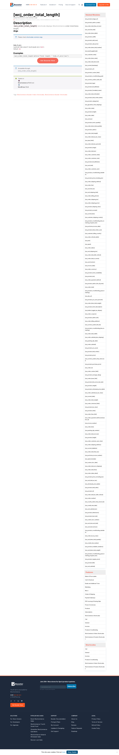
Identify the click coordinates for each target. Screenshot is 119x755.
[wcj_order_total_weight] (91, 400)
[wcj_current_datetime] (91, 448)
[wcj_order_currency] (90, 269)
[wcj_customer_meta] (90, 54)
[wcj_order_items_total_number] (93, 47)
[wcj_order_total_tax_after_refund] (94, 494)
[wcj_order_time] (89, 427)
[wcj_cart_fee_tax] (90, 188)
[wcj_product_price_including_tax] (94, 178)
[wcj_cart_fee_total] (90, 29)
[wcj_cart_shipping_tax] (91, 251)
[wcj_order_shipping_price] (92, 203)
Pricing (61, 5)
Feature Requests (76, 728)
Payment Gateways (90, 597)
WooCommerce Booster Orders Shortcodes (30, 94)
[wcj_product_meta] (90, 410)
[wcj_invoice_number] (91, 423)
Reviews (73, 725)
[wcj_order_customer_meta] (92, 154)
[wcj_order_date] (89, 115)
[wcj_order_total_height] (91, 133)
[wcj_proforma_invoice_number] (93, 455)
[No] (117, 752)
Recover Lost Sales (36, 740)
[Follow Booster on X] (14, 701)
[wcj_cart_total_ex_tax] (91, 480)
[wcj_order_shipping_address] (93, 444)
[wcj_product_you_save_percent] (94, 299)
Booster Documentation (58, 719)
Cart (86, 619)
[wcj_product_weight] (90, 385)
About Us (74, 719)
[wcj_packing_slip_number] (92, 430)
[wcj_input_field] (89, 140)
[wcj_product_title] (90, 562)
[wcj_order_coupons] (90, 314)
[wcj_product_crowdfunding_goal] (94, 76)
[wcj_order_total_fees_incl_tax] (93, 26)
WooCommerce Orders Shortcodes (28, 20)
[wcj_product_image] (90, 147)
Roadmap (74, 731)
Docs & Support (70, 5)
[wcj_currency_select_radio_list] (93, 79)
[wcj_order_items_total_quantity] (93, 126)
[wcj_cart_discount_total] (91, 523)
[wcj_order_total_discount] (92, 61)
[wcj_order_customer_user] (92, 169)
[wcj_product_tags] (90, 83)
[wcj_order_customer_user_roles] (94, 441)
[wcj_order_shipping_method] (93, 181)
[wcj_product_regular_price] (92, 559)
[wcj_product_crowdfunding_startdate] (94, 531)
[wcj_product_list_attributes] (92, 161)
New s (86, 590)
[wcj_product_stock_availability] (93, 272)
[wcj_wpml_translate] (90, 459)
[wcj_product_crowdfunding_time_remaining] (94, 329)
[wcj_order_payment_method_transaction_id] (95, 418)
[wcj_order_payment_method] (93, 280)
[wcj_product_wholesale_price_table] (95, 389)
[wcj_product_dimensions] (92, 512)
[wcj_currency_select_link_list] (93, 324)
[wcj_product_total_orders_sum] (93, 230)
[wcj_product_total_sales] (91, 487)
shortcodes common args (34, 37)
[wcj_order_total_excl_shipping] (93, 466)
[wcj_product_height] (90, 437)
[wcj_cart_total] (89, 165)
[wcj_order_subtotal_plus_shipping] (94, 337)
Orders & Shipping (90, 594)
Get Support (55, 731)
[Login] (82, 5)
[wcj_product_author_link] (92, 317)
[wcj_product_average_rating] (93, 375)
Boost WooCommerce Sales (37, 720)
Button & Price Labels (90, 576)
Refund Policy (96, 725)
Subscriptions (88, 612)
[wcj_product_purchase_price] (93, 364)
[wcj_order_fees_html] (91, 414)
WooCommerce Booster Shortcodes (56, 94)
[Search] (79, 5)
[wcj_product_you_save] (91, 348)
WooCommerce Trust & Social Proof (38, 725)
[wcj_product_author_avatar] (92, 22)
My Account (55, 725)
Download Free (90, 5)
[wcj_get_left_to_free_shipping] (93, 104)
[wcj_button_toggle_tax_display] (93, 310)
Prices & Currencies (90, 605)
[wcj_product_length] (90, 111)
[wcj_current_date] (90, 396)
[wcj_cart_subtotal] (90, 566)
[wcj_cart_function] (90, 262)
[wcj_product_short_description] (93, 306)
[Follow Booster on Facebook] (11, 701)
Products (87, 608)
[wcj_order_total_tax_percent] (93, 144)
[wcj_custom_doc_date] (91, 462)
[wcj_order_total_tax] (90, 151)
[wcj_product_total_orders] (92, 351)
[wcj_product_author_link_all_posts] (94, 283)
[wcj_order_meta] (89, 108)
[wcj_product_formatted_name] (93, 90)
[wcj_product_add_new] (91, 40)
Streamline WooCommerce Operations (39, 730)
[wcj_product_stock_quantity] (93, 122)
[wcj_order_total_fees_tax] (92, 451)
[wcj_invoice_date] (90, 265)
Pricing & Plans (55, 722)
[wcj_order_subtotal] (90, 344)
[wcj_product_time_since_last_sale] (94, 382)
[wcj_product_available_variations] (94, 546)
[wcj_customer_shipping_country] (94, 217)
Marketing (87, 587)
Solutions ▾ (52, 5)
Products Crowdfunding (91, 630)
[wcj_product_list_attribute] (92, 86)
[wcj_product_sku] (90, 276)
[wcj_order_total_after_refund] (93, 255)
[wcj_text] (87, 240)
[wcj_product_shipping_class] (93, 206)
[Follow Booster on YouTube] (22, 701)
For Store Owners (15, 719)
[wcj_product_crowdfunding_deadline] (94, 173)
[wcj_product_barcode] (91, 516)
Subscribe (72, 686)
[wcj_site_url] (88, 296)
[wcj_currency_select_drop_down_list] (94, 359)
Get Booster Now (47, 60)
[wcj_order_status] (90, 247)
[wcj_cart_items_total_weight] (92, 550)
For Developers (15, 722)
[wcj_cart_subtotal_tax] (91, 509)
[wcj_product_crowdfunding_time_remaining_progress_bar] (94, 221)
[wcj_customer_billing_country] (93, 233)
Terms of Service (97, 722)
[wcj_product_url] (89, 69)
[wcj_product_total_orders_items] (93, 97)
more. (64, 752)
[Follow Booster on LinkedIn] (18, 701)
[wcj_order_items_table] (91, 33)
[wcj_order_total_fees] (91, 469)
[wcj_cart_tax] (88, 119)
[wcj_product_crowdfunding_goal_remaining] (94, 291)
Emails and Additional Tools (92, 583)
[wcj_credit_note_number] (92, 543)
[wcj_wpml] (88, 244)
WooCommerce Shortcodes (49, 20)
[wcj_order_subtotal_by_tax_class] (94, 392)
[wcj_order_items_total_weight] (93, 303)
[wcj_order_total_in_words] (92, 258)
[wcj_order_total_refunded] (92, 94)
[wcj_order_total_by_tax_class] (93, 137)
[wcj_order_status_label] (91, 473)
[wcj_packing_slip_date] (91, 341)
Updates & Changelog (57, 728)
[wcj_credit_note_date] (91, 505)
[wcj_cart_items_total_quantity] (93, 539)
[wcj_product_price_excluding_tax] (94, 477)
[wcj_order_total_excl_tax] (92, 434)
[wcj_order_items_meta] (91, 58)
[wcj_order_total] (89, 287)
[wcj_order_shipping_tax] (91, 199)
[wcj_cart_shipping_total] (91, 192)
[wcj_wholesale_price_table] (92, 484)
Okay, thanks (72, 752)
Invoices (87, 626)
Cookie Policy (96, 728)
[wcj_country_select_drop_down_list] (94, 501)
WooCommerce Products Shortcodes (95, 638)
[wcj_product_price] (90, 355)
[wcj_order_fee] (89, 185)
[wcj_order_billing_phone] (92, 196)
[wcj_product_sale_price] (91, 44)
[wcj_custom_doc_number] (92, 519)
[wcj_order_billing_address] (92, 321)
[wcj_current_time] (90, 213)
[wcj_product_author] (90, 129)
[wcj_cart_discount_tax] (91, 527)
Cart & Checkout (89, 580)
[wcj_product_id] (89, 491)
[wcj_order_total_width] (91, 333)
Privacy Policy (96, 719)
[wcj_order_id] (89, 367)
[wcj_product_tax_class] (91, 407)
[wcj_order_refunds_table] (92, 237)
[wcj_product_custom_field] (92, 72)
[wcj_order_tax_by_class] (91, 536)
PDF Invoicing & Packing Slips (93, 601)
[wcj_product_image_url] (91, 19)
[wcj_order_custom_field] (91, 371)
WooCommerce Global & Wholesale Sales (38, 736)
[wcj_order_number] (90, 498)
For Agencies (14, 725)
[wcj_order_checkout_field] (92, 403)
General (87, 622)
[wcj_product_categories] (92, 101)
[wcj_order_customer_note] (92, 158)
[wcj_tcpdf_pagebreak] (91, 51)
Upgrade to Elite (104, 5)
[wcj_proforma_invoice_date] (92, 226)
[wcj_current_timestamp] (91, 65)
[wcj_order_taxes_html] (91, 378)
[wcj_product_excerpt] (91, 210)
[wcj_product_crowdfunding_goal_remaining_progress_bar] (94, 554)
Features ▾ (43, 5)
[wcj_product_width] (90, 36)
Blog (72, 722)
